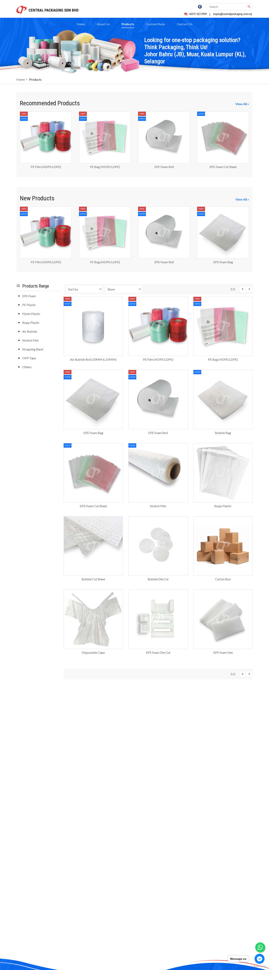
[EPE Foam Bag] (223, 257)
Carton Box (223, 579)
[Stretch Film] (158, 501)
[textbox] (226, 6)
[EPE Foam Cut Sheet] (223, 162)
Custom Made (155, 24)
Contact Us (184, 24)
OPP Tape (29, 358)
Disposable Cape (93, 652)
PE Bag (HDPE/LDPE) (105, 167)
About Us (103, 24)
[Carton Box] (223, 574)
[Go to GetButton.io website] (259, 966)
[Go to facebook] (259, 959)
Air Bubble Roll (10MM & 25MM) (93, 359)
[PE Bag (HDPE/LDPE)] (105, 162)
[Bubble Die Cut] (158, 574)
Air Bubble (29, 331)
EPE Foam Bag (223, 262)
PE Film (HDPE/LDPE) (46, 167)
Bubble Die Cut (158, 579)
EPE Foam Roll (164, 167)
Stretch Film (30, 340)
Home (81, 24)
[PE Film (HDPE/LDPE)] (45, 162)
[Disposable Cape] (93, 647)
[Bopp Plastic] (223, 501)
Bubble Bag (223, 433)
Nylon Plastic (31, 314)
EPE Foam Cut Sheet (223, 167)
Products (128, 24)
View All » (242, 104)
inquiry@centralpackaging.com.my (232, 14)
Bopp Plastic (31, 322)
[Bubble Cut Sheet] (93, 574)
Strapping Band (32, 349)
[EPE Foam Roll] (164, 162)
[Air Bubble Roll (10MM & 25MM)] (93, 354)
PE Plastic (29, 305)
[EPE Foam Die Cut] (158, 647)
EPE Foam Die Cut (158, 652)
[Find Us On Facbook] (200, 7)
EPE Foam (29, 296)
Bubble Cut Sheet (93, 579)
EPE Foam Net (223, 652)
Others (27, 367)
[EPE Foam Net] (223, 647)
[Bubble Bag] (223, 428)
